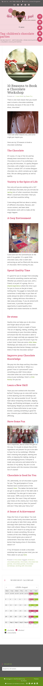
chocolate (23, 562)
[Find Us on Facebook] (39, 22)
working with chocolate (24, 566)
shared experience (14, 286)
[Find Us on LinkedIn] (39, 39)
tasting (9, 192)
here (15, 488)
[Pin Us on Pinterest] (39, 33)
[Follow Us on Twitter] (39, 27)
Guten (18, 680)
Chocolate (17, 559)
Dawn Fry (29, 96)
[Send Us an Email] (39, 16)
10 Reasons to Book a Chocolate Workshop (22, 89)
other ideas (32, 342)
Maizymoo (29, 679)
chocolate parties (19, 564)
